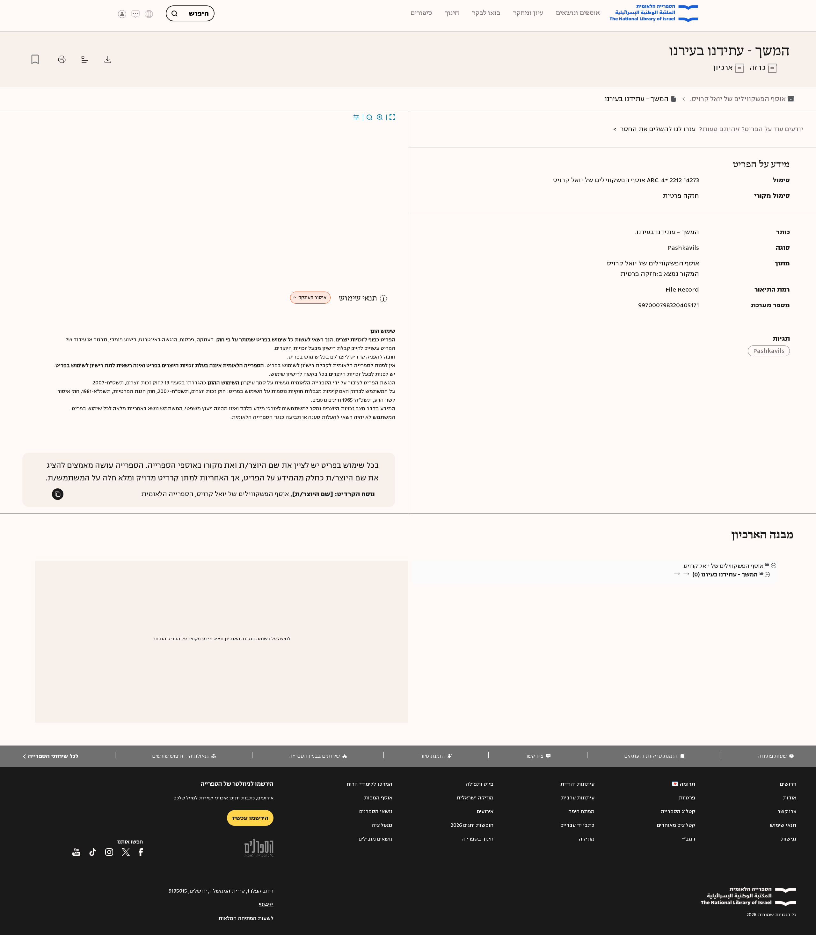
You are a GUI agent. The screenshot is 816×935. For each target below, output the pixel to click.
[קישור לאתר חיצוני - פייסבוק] (141, 852)
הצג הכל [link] (749, 582)
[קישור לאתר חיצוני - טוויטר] (126, 852)
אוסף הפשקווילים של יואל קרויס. (738, 99)
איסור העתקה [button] (312, 297)
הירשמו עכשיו (250, 818)
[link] (776, 756)
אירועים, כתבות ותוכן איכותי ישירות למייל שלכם (223, 798)
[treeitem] (774, 565)
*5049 (266, 905)
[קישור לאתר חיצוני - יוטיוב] (76, 852)
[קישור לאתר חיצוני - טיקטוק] (93, 852)
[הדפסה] (62, 59)
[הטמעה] (85, 59)
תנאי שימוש (358, 298)
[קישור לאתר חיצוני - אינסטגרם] (109, 852)
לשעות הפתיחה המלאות (245, 918)
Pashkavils (768, 350)
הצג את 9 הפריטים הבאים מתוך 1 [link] (723, 582)
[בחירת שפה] (149, 13)
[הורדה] (108, 59)
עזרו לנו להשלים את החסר (658, 129)
